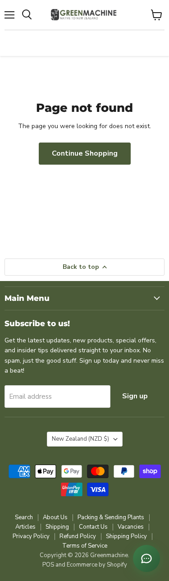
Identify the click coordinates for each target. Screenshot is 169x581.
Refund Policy (77, 536)
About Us (55, 517)
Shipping (57, 527)
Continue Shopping (85, 153)
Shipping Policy (126, 536)
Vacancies (131, 527)
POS (48, 565)
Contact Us (93, 527)
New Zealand (80, 439)
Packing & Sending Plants (111, 517)
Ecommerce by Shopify (97, 565)
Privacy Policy (31, 536)
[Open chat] (146, 558)
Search (24, 517)
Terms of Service (84, 546)
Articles (25, 527)
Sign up (135, 396)
